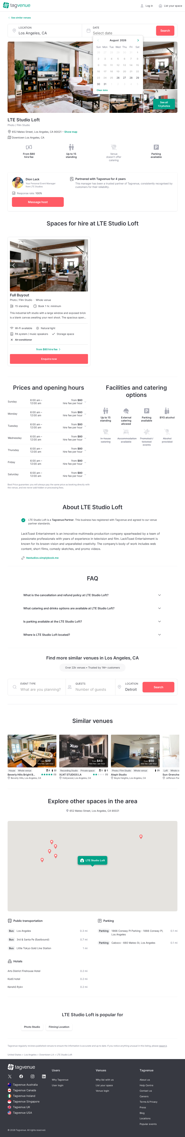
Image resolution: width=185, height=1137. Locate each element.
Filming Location (59, 1026)
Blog (142, 1113)
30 (98, 84)
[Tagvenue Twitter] (10, 1076)
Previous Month (98, 40)
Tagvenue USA (22, 1112)
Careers (144, 1096)
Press (143, 1107)
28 (131, 77)
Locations (145, 1118)
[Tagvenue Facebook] (21, 1076)
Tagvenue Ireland (24, 1096)
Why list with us (105, 1079)
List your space (104, 1085)
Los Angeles (30, 1054)
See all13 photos (164, 104)
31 (105, 84)
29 (137, 77)
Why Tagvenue (60, 1079)
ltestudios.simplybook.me (42, 557)
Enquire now (49, 358)
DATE (96, 27)
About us (145, 1079)
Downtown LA (46, 1054)
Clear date (102, 90)
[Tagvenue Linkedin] (44, 1076)
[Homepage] (16, 5)
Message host (38, 202)
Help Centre (146, 1085)
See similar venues (21, 17)
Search (165, 30)
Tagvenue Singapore (26, 1101)
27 (124, 77)
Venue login (102, 1090)
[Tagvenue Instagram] (32, 1076)
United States (14, 1054)
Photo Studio (32, 1026)
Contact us (146, 1090)
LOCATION (25, 27)
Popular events (148, 1124)
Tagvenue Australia (25, 1084)
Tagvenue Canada (24, 1090)
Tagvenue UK (21, 1107)
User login (57, 1085)
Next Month (138, 40)
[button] (141, 836)
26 (118, 77)
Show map (70, 131)
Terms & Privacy (148, 1101)
